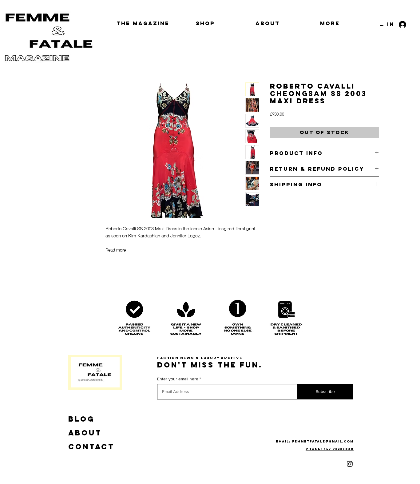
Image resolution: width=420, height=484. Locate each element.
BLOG (81, 418)
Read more (115, 249)
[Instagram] (350, 464)
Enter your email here (177, 379)
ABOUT (85, 432)
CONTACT (91, 446)
